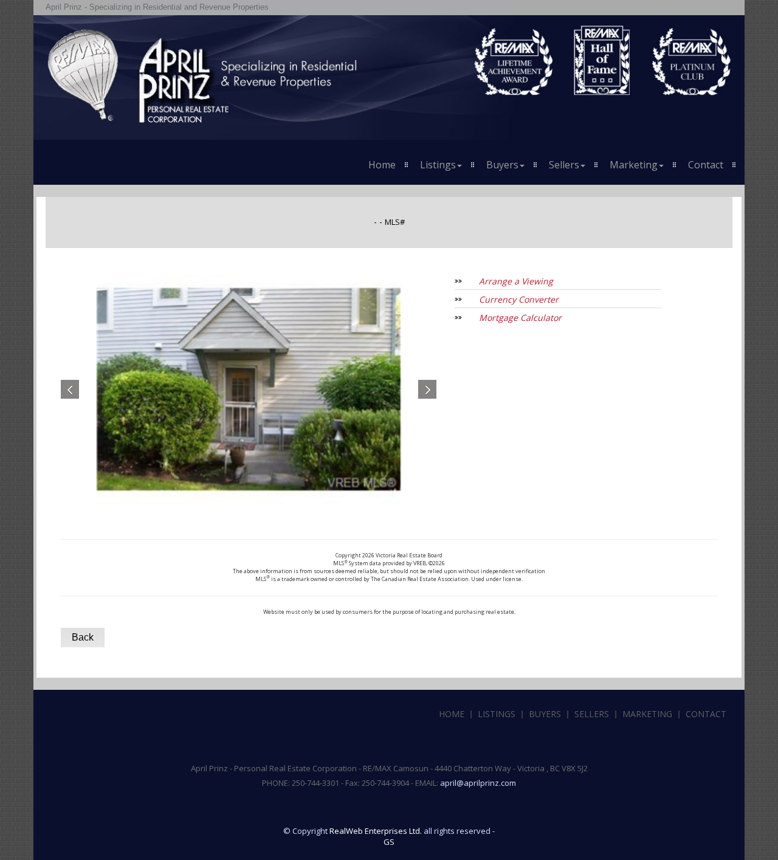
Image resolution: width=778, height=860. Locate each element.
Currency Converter (519, 299)
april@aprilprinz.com (478, 782)
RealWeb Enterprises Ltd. (375, 830)
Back (83, 637)
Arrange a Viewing (516, 281)
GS (389, 841)
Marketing (647, 714)
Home (382, 164)
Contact (705, 164)
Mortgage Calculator (520, 317)
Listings (496, 714)
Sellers (591, 714)
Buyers (545, 714)
